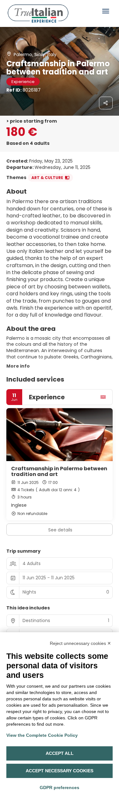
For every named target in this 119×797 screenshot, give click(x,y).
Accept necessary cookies (59, 770)
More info (18, 366)
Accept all (60, 753)
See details (60, 530)
